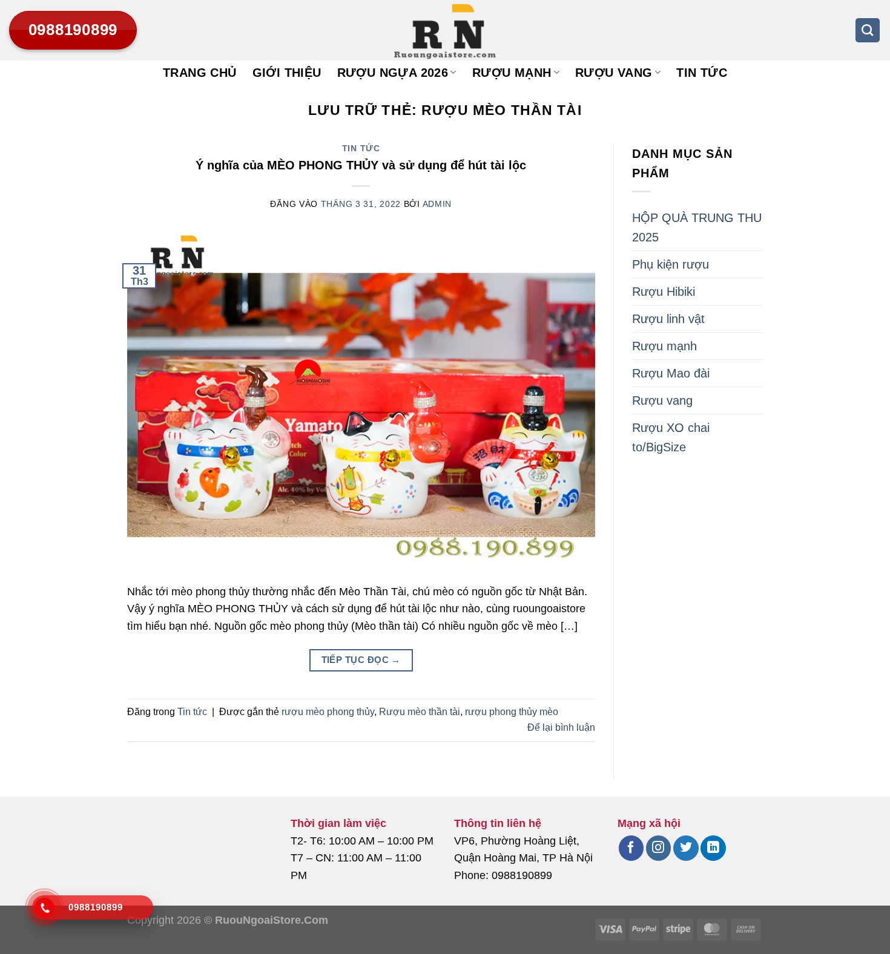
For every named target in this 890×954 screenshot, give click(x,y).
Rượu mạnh (512, 72)
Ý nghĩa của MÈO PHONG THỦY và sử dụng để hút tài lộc (361, 165)
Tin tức (701, 72)
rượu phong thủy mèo (511, 712)
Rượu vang (614, 72)
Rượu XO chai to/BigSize (671, 437)
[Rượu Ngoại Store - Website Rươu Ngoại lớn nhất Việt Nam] (445, 30)
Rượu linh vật (668, 318)
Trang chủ (200, 72)
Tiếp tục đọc (361, 660)
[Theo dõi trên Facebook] (631, 848)
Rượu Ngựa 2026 (393, 72)
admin (437, 204)
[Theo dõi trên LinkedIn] (712, 848)
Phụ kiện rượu (670, 264)
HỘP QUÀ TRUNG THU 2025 (697, 227)
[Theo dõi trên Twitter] (685, 848)
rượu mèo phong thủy (328, 712)
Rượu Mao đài (671, 373)
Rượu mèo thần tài (419, 712)
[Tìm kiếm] (867, 30)
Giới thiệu (286, 72)
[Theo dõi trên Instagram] (658, 848)
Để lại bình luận (561, 727)
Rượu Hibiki (663, 291)
